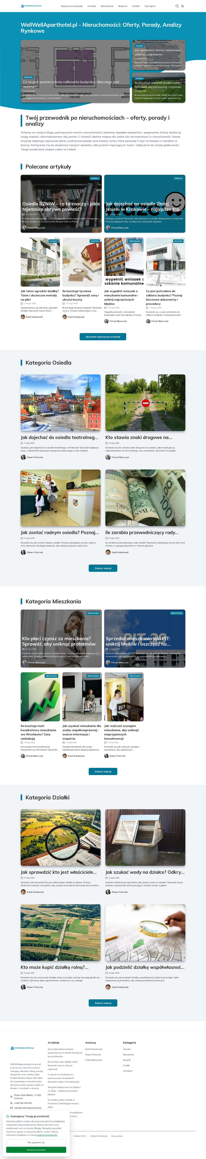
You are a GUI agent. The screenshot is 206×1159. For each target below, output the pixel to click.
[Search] (177, 6)
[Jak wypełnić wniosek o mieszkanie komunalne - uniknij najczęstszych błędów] (124, 262)
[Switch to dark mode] (182, 6)
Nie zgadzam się (36, 1142)
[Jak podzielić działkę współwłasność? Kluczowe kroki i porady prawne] (145, 932)
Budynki (122, 6)
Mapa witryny (117, 1136)
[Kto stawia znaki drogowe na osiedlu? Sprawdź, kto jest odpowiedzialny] (145, 402)
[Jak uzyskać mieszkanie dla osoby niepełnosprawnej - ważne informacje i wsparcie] (82, 696)
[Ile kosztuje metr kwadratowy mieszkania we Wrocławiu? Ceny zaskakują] (40, 696)
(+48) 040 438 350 (23, 1103)
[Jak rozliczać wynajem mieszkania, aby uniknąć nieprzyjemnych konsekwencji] (124, 696)
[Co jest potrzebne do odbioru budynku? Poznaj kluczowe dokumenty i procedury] (165, 262)
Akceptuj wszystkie (36, 1149)
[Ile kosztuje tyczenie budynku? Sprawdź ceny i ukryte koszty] (82, 262)
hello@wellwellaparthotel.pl (27, 1107)
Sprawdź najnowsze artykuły (103, 336)
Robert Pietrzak (35, 457)
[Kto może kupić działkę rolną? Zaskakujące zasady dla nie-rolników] (61, 932)
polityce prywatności (47, 1135)
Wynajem (149, 6)
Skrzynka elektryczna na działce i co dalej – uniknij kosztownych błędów (64, 1091)
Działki (136, 6)
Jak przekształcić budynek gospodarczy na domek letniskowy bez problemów (65, 1053)
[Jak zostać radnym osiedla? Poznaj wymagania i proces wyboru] (61, 497)
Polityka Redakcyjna (99, 1136)
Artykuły (53, 1042)
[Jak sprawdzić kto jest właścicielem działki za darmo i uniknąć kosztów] (61, 837)
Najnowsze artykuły (72, 6)
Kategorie (129, 1042)
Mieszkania (107, 6)
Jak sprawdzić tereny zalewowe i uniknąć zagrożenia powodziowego (158, 54)
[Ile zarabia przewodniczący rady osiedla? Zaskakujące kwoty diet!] (145, 497)
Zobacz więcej (103, 568)
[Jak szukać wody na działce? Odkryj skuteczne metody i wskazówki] (145, 837)
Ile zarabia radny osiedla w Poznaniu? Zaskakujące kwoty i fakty (63, 1103)
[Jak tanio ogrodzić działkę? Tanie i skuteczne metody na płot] (40, 262)
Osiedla (92, 6)
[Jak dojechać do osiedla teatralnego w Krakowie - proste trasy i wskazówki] (61, 402)
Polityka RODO (79, 1136)
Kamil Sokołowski (120, 552)
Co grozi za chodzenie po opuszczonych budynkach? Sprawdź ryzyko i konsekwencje (63, 1078)
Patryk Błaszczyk (36, 227)
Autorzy (90, 1042)
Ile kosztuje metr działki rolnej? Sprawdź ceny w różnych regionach (63, 1065)
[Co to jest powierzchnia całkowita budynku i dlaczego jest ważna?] (75, 71)
